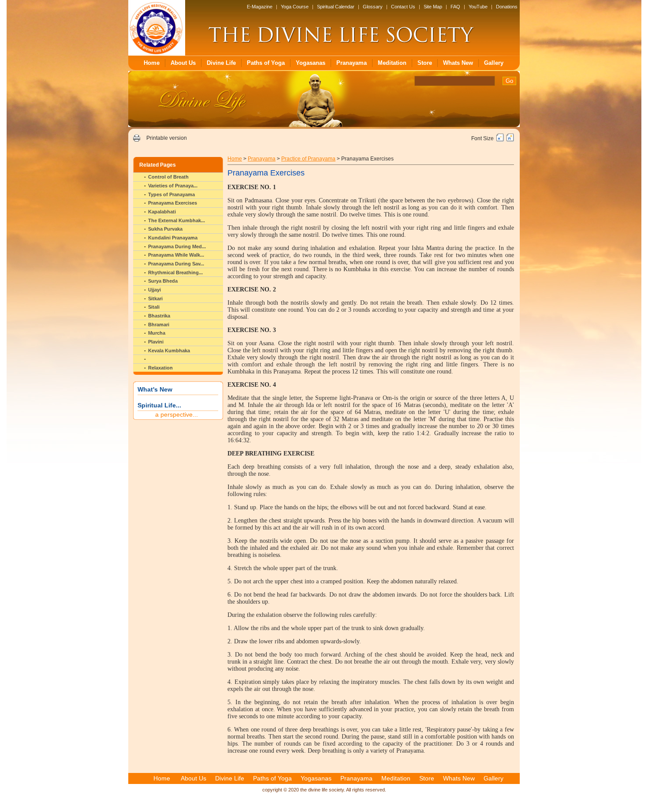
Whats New (458, 63)
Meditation (392, 63)
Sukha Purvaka (165, 228)
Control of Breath (168, 176)
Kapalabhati (162, 211)
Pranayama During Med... (177, 246)
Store (424, 63)
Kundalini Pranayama (172, 237)
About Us (183, 63)
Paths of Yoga (266, 63)
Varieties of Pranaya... (172, 185)
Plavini (156, 341)
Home (152, 63)
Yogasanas (310, 63)
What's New (155, 389)
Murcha (156, 333)
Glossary (373, 6)
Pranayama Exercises (172, 202)
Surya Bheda (163, 281)
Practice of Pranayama (308, 159)
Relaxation (160, 367)
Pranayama (351, 63)
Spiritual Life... (159, 405)
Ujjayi (154, 289)
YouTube (478, 6)
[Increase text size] (510, 140)
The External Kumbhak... (176, 220)
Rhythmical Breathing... (175, 272)
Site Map (433, 6)
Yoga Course (295, 6)
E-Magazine (259, 6)
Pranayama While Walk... (176, 255)
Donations (507, 6)
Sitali (154, 307)
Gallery (493, 63)
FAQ (455, 6)
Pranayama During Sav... (176, 263)
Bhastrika (159, 315)
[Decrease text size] (500, 140)
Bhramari (158, 324)
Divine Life (221, 63)
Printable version (166, 138)
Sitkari (155, 298)
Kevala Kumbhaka (169, 350)
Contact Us (403, 6)
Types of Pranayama (171, 194)
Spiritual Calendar (335, 6)
